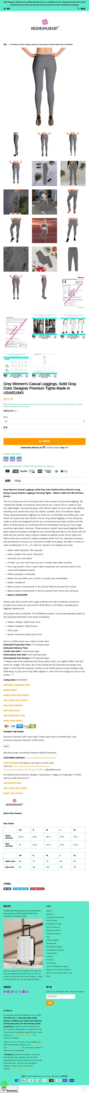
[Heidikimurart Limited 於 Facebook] (8, 992)
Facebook (8, 769)
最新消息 (7, 906)
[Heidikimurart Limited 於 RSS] (27, 992)
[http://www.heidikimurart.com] (14, 809)
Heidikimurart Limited (41, 1076)
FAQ (48, 937)
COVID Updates (52, 940)
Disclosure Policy (53, 930)
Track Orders (51, 953)
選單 (8, 9)
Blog (48, 976)
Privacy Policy (51, 921)
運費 (14, 411)
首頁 (4, 44)
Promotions (51, 963)
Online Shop (19, 766)
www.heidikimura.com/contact (41, 758)
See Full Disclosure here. (21, 1069)
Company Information (55, 917)
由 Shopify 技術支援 (59, 1076)
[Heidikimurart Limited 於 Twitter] (4, 992)
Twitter (40, 769)
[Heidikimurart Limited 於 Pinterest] (12, 992)
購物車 (83, 9)
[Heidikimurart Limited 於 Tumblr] (19, 992)
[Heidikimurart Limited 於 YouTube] (23, 992)
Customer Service (53, 934)
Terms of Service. (14, 1048)
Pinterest (30, 769)
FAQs (18, 480)
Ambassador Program (55, 950)
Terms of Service (53, 927)
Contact (49, 957)
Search (49, 911)
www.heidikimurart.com (37, 766)
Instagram (19, 769)
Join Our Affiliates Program (57, 966)
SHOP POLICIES (11, 763)
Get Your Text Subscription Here (59, 973)
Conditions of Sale (53, 924)
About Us (50, 914)
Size (5, 417)
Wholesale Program (54, 947)
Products (50, 960)
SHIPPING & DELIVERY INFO (16, 685)
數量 (5, 427)
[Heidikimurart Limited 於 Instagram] (16, 992)
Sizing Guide (51, 943)
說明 (7, 480)
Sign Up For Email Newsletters (58, 970)
